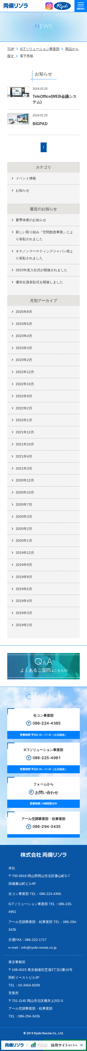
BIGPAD (40, 124)
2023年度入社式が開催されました (41, 270)
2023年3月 (24, 348)
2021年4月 (24, 456)
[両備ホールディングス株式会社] (62, 6)
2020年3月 (24, 516)
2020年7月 (24, 504)
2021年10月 (25, 444)
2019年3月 (24, 613)
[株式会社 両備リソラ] (43, 854)
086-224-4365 (50, 894)
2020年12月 (25, 480)
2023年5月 (24, 324)
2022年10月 (25, 384)
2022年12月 (25, 372)
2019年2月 (24, 625)
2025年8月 (24, 312)
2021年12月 (25, 432)
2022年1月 (24, 420)
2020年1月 (24, 540)
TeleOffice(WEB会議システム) (55, 99)
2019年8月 (24, 577)
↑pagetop (80, 1039)
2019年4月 (24, 601)
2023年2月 (24, 360)
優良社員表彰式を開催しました (39, 282)
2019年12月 (25, 553)
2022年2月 (24, 408)
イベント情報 (26, 178)
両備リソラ (16, 5)
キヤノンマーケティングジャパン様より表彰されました (44, 254)
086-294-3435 (29, 1016)
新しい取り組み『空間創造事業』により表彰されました (44, 235)
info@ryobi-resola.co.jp (39, 947)
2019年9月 (24, 565)
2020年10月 (25, 492)
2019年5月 (24, 589)
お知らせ (22, 190)
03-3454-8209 (29, 985)
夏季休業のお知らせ (31, 220)
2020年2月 (24, 529)
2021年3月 (24, 468)
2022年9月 (24, 396)
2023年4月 (24, 336)
